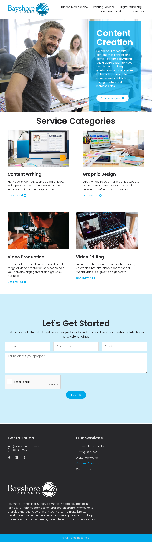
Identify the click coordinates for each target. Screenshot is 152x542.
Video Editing (90, 257)
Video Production (26, 257)
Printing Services (104, 7)
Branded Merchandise (74, 7)
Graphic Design (99, 174)
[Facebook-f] (9, 457)
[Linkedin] (16, 457)
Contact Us (137, 11)
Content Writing (25, 174)
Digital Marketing (131, 7)
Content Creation (112, 11)
